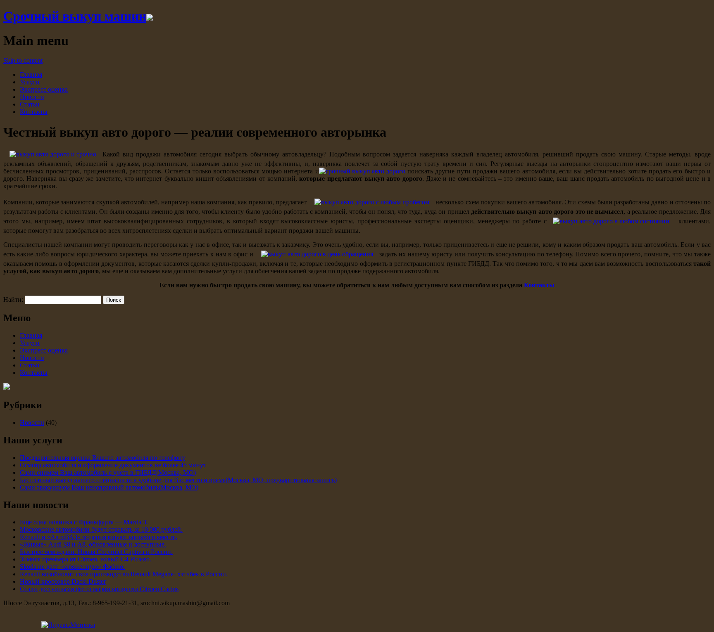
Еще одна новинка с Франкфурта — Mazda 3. (84, 521)
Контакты (34, 111)
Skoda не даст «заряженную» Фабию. (72, 566)
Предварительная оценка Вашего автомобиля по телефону (102, 457)
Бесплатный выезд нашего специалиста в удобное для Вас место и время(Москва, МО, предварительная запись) (178, 479)
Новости (32, 96)
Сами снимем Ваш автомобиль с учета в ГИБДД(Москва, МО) (108, 472)
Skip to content (23, 60)
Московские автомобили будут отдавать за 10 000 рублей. (101, 529)
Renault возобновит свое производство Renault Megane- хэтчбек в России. (124, 574)
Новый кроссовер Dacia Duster (63, 581)
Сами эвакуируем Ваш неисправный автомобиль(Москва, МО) (109, 487)
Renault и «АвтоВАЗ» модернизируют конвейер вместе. (98, 536)
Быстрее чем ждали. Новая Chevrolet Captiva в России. (96, 551)
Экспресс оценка (44, 89)
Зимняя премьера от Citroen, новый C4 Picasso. (85, 559)
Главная (31, 74)
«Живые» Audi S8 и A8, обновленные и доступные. (93, 544)
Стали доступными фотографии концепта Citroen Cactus (99, 588)
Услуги (30, 81)
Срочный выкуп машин (74, 16)
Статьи (30, 104)
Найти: (13, 299)
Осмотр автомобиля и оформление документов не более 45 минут (113, 465)
